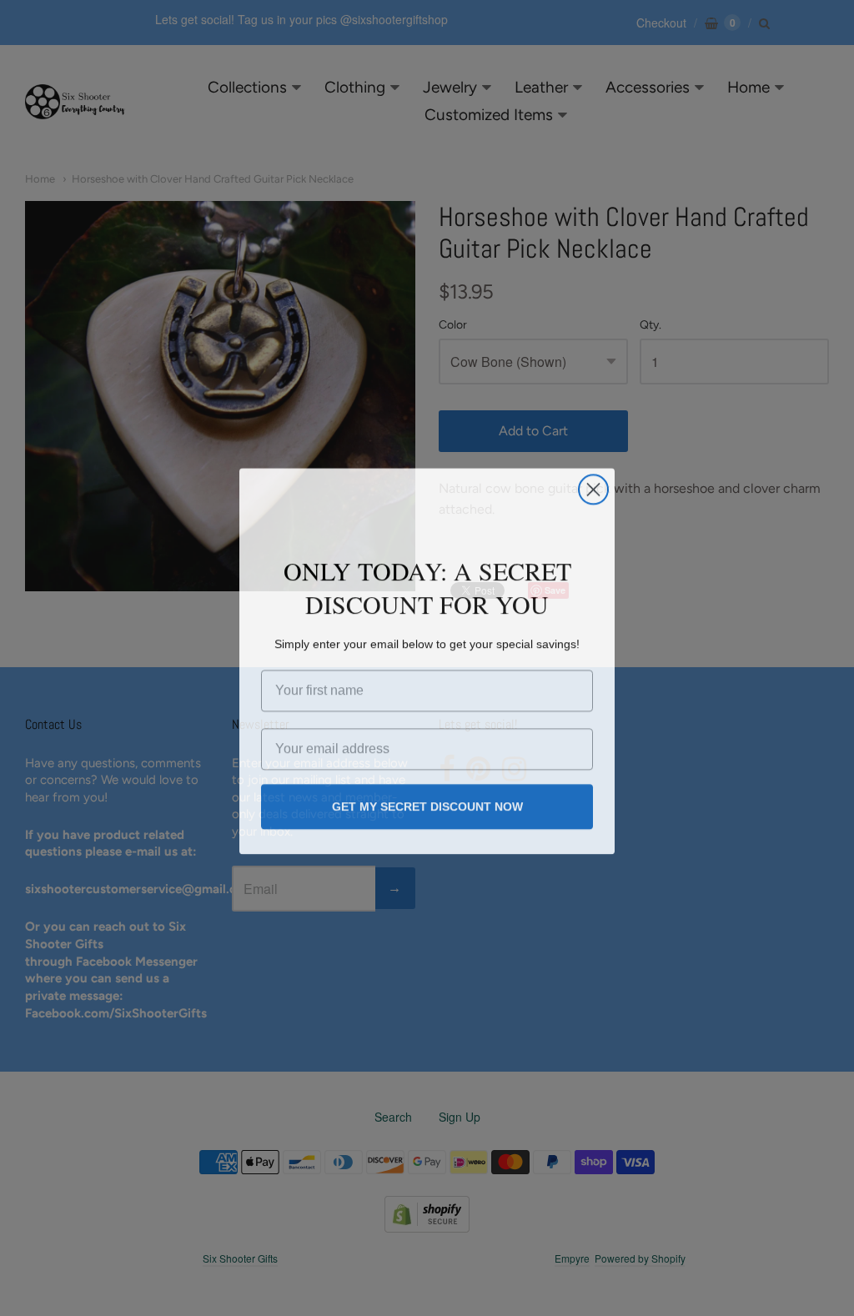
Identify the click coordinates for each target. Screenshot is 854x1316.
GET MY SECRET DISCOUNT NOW (427, 804)
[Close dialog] (593, 486)
